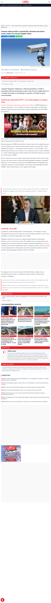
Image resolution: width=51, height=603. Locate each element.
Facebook (5, 36)
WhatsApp (20, 36)
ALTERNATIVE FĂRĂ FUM (12, 5)
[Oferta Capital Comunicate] (25, 453)
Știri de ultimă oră (6, 316)
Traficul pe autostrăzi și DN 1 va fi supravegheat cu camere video (19, 81)
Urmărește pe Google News (30, 69)
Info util (9, 300)
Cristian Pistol (33, 296)
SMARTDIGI (3, 5)
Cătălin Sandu (9, 72)
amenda (8, 296)
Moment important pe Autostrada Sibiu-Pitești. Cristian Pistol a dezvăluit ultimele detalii (41, 340)
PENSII (20, 5)
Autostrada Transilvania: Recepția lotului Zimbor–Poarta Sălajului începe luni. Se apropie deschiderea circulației (42, 321)
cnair (28, 296)
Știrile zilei (6, 375)
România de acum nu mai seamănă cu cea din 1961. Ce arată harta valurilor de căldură (25, 401)
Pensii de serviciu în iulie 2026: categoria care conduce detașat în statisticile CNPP (24, 387)
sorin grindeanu (40, 296)
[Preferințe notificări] (2, 600)
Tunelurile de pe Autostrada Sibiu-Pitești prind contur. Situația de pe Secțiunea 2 (25, 319)
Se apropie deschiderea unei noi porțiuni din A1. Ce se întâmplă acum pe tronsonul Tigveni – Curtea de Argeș (8, 341)
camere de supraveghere (21, 296)
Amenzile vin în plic (8, 84)
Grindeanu (46, 243)
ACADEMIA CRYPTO (27, 5)
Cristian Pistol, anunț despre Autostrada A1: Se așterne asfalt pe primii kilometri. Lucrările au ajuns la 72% (8, 321)
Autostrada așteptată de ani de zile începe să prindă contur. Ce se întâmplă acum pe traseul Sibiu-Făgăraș (25, 341)
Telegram (12, 36)
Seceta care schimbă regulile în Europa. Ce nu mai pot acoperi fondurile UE (23, 390)
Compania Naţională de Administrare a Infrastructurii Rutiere (17, 105)
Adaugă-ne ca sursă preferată (11, 69)
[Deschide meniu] (2, 2)
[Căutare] (49, 2)
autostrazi (12, 296)
